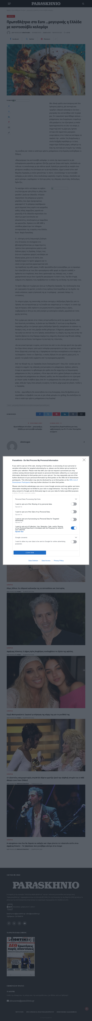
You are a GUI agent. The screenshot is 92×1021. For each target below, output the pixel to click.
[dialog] (46, 510)
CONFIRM (30, 553)
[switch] (74, 504)
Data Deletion (33, 560)
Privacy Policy (59, 560)
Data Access (46, 560)
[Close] (85, 460)
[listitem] (46, 499)
